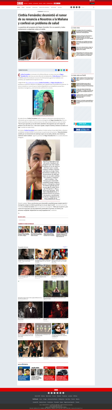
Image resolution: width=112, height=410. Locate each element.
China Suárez (28, 7)
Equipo (61, 402)
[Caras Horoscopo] (82, 130)
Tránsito (77, 402)
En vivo (92, 3)
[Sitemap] (63, 393)
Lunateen (70, 396)
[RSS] (60, 393)
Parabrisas (64, 396)
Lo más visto (75, 28)
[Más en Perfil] (25, 364)
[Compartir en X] (59, 70)
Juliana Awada (35, 7)
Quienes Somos (42, 402)
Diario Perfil (37, 396)
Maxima (77, 399)
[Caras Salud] (82, 125)
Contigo (45, 399)
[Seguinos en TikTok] (79, 7)
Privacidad (56, 402)
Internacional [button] (50, 3)
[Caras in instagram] (71, 7)
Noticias (26, 3)
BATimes (75, 396)
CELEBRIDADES (40, 11)
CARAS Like (57, 3)
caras (49, 368)
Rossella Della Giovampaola (44, 7)
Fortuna (54, 396)
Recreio (73, 399)
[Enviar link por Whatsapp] (61, 70)
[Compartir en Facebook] (56, 70)
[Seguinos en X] (77, 7)
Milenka (23, 7)
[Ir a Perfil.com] (92, 1)
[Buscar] (93, 7)
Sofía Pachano (53, 7)
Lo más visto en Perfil (78, 75)
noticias (24, 368)
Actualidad (35, 3)
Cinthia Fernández (22, 220)
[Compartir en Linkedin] (64, 70)
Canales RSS (35, 402)
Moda (44, 3)
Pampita (18, 7)
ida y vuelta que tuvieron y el (44, 82)
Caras (40, 399)
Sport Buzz (68, 399)
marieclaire (37, 368)
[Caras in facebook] (74, 7)
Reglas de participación (69, 402)
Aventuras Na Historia (52, 399)
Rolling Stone (61, 399)
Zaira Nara (60, 7)
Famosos (30, 3)
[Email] (67, 70)
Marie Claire (48, 396)
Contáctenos (50, 402)
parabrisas (62, 368)
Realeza (40, 3)
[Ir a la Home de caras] (20, 4)
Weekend (59, 396)
